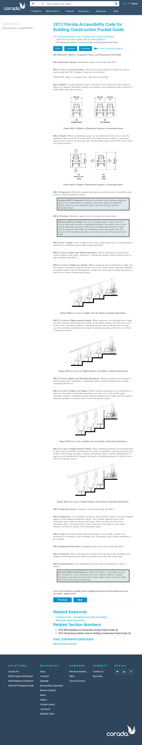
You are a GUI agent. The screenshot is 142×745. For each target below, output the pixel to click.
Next (80, 600)
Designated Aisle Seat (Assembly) (90, 617)
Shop (115, 11)
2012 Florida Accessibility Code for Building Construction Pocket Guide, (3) (94, 633)
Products (70, 11)
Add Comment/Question (65, 644)
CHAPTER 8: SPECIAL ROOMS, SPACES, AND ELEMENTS (80, 39)
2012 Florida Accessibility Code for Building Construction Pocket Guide (83, 37)
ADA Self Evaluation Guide (21, 685)
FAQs (72, 676)
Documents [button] (84, 11)
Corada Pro (36, 11)
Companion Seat (63, 617)
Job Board (45, 709)
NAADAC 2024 (47, 714)
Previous (62, 600)
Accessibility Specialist (51, 685)
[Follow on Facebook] (131, 672)
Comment (70, 48)
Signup (134, 3)
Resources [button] (101, 11)
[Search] (116, 3)
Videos (43, 699)
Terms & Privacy (77, 681)
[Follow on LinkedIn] (124, 672)
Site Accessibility (77, 671)
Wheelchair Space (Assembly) (70, 620)
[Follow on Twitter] (117, 672)
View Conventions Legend (111, 48)
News (43, 695)
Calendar (44, 681)
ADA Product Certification (54, 11)
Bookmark (85, 48)
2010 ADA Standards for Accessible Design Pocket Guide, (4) (88, 630)
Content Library (47, 704)
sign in (13, 28)
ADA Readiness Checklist (20, 681)
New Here (97, 676)
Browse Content (48, 690)
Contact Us (98, 671)
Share (57, 48)
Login (124, 3)
